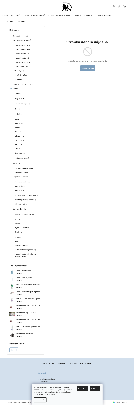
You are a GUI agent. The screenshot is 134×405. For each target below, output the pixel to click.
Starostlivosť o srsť (20, 36)
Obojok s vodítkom (22, 182)
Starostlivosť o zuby (22, 49)
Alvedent (18, 149)
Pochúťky (18, 114)
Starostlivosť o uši (22, 58)
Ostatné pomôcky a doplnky (25, 200)
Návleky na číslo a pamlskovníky (27, 195)
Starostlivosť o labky (23, 62)
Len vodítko (20, 186)
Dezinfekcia (19, 79)
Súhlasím (94, 389)
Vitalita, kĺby (19, 71)
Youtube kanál (85, 363)
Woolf (17, 127)
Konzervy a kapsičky (22, 104)
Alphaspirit (19, 136)
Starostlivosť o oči (22, 54)
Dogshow (16, 163)
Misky (17, 241)
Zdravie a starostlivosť (22, 40)
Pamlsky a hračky (21, 172)
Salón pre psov (48, 363)
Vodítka (18, 223)
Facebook (61, 363)
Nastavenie (40, 400)
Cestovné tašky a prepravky (25, 250)
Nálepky (18, 237)
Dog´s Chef (19, 99)
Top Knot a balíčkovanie (24, 168)
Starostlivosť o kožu (22, 45)
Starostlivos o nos (22, 66)
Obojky (18, 219)
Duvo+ (17, 119)
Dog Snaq (19, 123)
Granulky (18, 93)
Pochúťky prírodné (22, 158)
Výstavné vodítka (21, 177)
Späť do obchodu (88, 68)
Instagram (73, 363)
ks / (14, 350)
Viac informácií (50, 394)
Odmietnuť (82, 389)
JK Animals (19, 140)
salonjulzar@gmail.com (47, 379)
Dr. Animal (19, 132)
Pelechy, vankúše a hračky (23, 84)
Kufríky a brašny (21, 204)
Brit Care (18, 144)
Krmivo (15, 88)
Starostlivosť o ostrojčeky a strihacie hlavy (25, 255)
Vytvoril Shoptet (121, 402)
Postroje (18, 232)
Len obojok (19, 190)
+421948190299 (43, 381)
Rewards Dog (20, 153)
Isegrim (18, 109)
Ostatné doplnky (21, 75)
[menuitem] (11, 15)
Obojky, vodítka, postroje (24, 214)
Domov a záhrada (21, 245)
